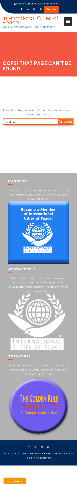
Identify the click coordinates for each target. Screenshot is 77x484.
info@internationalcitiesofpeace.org (38, 3)
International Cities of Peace (30, 20)
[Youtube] (41, 9)
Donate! (51, 9)
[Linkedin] (28, 9)
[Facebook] (21, 9)
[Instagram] (34, 9)
